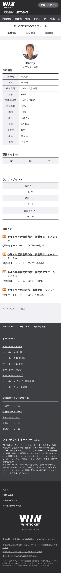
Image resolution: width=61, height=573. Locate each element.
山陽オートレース (11, 429)
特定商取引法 (28, 539)
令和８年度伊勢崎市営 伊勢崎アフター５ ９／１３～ (33, 274)
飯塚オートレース (11, 423)
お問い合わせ (8, 495)
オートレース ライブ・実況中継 (18, 381)
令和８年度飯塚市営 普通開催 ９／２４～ (33, 289)
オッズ (36, 18)
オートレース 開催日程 (14, 358)
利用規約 (16, 539)
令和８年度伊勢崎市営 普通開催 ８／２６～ (33, 238)
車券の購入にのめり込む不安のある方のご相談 (22, 551)
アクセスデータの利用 (12, 505)
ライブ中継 (49, 18)
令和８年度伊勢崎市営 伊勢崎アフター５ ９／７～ (33, 256)
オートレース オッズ (13, 375)
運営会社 (6, 539)
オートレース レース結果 (15, 387)
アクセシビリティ (10, 500)
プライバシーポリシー (45, 539)
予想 (27, 18)
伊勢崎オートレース (12, 411)
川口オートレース (11, 405)
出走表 (18, 18)
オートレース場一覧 (12, 352)
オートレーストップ (12, 346)
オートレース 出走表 (13, 363)
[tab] (30, 33)
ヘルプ (5, 489)
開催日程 (7, 18)
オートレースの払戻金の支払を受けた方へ (20, 556)
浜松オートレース (11, 417)
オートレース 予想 (12, 369)
